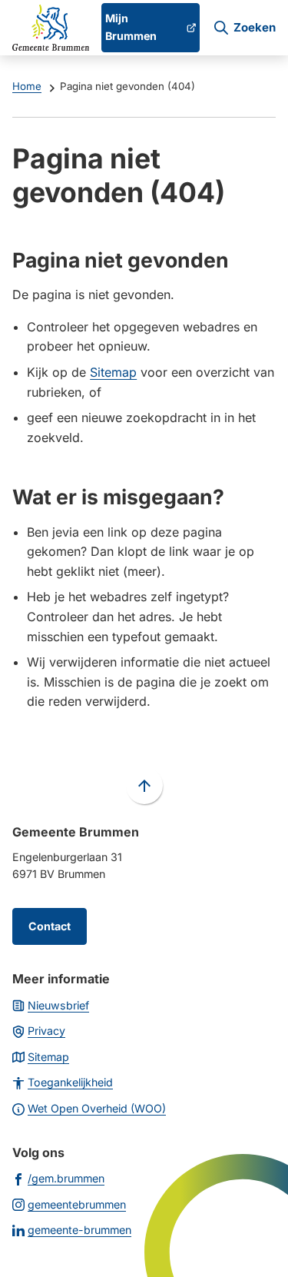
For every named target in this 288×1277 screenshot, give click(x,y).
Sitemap (113, 372)
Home (26, 86)
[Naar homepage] (50, 27)
